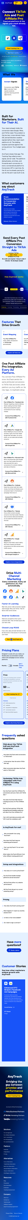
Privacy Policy (9, 1213)
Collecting (3, 307)
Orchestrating (23, 307)
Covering (10, 307)
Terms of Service (18, 1213)
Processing (16, 307)
